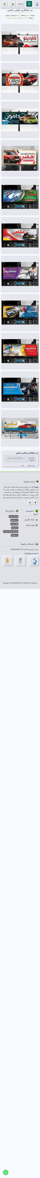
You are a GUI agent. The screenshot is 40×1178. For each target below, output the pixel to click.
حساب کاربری (30, 519)
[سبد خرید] (4, 4)
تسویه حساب (30, 525)
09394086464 (15, 549)
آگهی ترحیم (14, 524)
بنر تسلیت (15, 528)
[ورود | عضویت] (12, 4)
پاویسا (33, 15)
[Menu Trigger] (29, 4)
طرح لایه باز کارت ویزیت (11, 531)
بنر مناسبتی (14, 520)
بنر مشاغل (24, 15)
